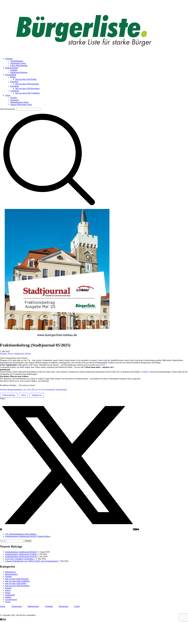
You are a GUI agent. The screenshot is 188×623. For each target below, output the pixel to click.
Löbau (7, 590)
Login (77, 606)
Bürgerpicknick (11, 574)
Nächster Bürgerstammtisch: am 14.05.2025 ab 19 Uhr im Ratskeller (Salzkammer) (33, 390)
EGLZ (102, 365)
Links (2, 606)
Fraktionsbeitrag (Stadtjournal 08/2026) (21, 552)
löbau (23, 395)
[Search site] (49, 208)
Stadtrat (28, 354)
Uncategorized (11, 599)
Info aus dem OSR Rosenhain (17, 586)
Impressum (17, 606)
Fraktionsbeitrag (8, 395)
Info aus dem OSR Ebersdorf (17, 579)
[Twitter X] (67, 530)
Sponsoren (63, 606)
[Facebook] (1, 530)
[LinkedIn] (134, 530)
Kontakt (49, 606)
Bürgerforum (10, 572)
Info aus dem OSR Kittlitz (15, 583)
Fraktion (3, 354)
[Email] (138, 530)
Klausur (8, 588)
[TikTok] (5, 620)
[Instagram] (3, 620)
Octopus (144, 372)
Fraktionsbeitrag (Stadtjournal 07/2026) (21, 554)
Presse (10, 354)
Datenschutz (33, 606)
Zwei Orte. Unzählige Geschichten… (20, 559)
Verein (7, 602)
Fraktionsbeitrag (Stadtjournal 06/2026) (21, 556)
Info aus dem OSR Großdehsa (17, 581)
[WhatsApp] (136, 530)
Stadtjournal (19, 354)
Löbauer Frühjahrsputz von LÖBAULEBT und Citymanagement (31, 561)
